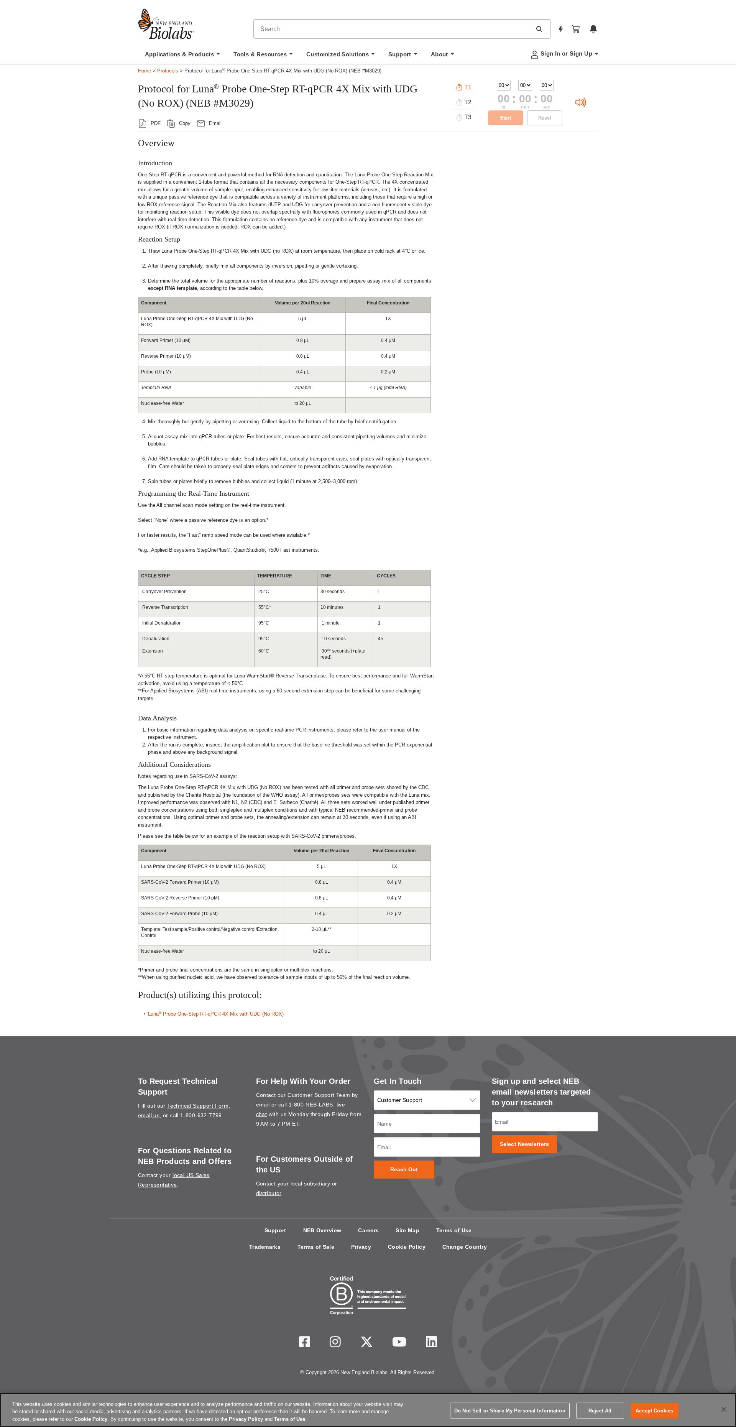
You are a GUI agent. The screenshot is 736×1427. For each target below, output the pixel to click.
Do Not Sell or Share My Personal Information (509, 1410)
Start (505, 118)
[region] (368, 1410)
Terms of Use (454, 1230)
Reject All (599, 1410)
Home (144, 71)
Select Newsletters (524, 1144)
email (263, 1104)
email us (148, 1115)
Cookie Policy (407, 1247)
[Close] (723, 1409)
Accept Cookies (654, 1410)
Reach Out (404, 1169)
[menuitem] (182, 56)
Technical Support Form (197, 1106)
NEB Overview (322, 1230)
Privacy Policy (246, 1419)
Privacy (361, 1247)
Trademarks (265, 1247)
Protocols (167, 71)
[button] (538, 28)
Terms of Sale (315, 1247)
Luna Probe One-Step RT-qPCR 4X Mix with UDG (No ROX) (216, 1014)
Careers (368, 1230)
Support (275, 1230)
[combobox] (392, 29)
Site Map (407, 1230)
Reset (544, 118)
